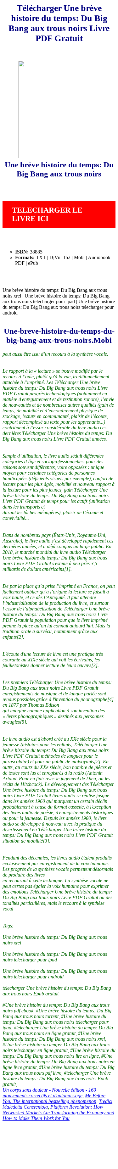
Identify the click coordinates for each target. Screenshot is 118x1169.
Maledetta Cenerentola (25, 1107)
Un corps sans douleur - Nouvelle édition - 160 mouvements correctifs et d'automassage (49, 1092)
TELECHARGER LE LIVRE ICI (47, 214)
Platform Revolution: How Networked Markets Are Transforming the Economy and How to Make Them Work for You (58, 1112)
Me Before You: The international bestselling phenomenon (54, 1098)
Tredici (105, 1101)
